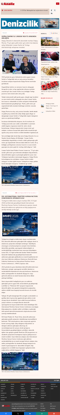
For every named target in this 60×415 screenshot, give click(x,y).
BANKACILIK (3, 393)
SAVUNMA (33, 395)
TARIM (32, 390)
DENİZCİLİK (43, 395)
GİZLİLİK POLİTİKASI (42, 407)
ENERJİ (42, 384)
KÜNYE (41, 403)
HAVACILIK (43, 393)
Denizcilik (5, 32)
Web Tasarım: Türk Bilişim (53, 407)
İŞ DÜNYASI (23, 390)
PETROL (12, 393)
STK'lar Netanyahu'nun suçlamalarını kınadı (27, 10)
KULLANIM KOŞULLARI (42, 411)
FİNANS (12, 384)
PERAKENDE (33, 393)
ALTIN (12, 390)
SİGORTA (3, 399)
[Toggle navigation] (57, 4)
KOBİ (2, 390)
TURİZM (42, 388)
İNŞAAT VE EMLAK (35, 388)
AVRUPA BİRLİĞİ (24, 397)
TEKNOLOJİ (43, 386)
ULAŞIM (32, 397)
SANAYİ (42, 397)
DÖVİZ (12, 388)
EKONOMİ (3, 384)
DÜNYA (22, 386)
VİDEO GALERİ (54, 386)
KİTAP (52, 388)
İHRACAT (23, 388)
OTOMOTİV (33, 386)
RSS (51, 403)
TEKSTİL (42, 390)
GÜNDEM (23, 384)
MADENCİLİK (14, 395)
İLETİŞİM (56, 380)
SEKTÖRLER (33, 384)
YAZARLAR (53, 384)
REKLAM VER (4, 380)
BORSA (12, 386)
